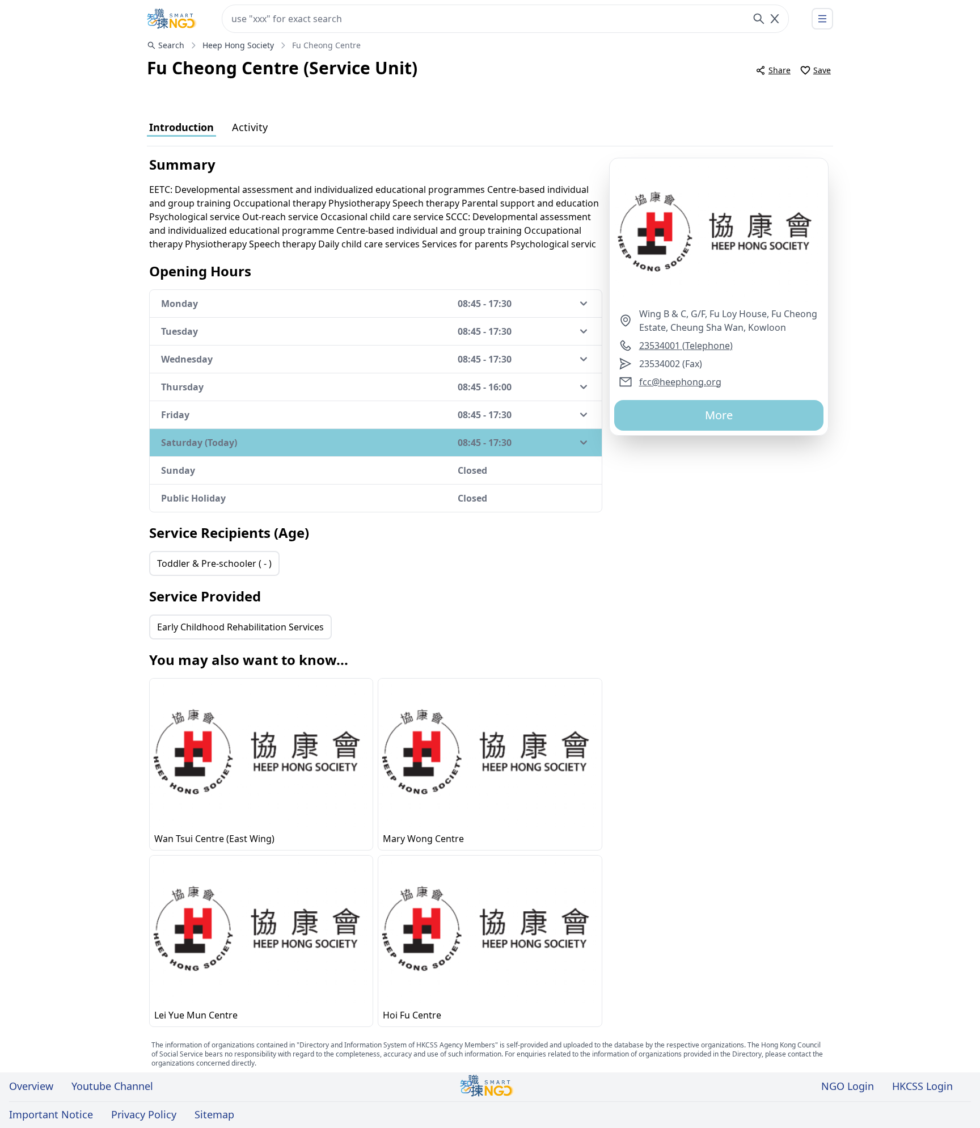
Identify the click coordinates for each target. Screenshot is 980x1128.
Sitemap (214, 1114)
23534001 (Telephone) (686, 345)
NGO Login (847, 1086)
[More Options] (822, 19)
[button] (718, 232)
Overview (31, 1086)
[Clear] (775, 19)
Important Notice (51, 1114)
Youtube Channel (112, 1086)
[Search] (759, 19)
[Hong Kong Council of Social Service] (172, 19)
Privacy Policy (143, 1114)
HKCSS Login (922, 1086)
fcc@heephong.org (680, 382)
